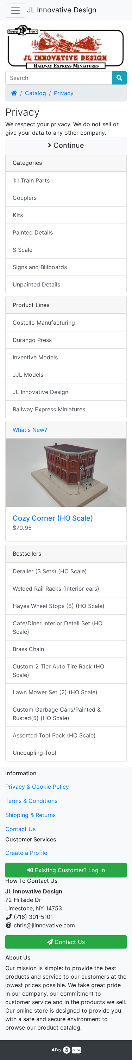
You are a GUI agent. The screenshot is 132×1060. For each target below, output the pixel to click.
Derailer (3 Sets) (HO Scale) (50, 571)
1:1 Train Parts (31, 180)
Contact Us (20, 829)
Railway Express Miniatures (49, 409)
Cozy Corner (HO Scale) (53, 518)
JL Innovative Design (61, 10)
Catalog (35, 93)
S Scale (22, 249)
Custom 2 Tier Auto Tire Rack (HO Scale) (58, 670)
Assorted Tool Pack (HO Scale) (54, 735)
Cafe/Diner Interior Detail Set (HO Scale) (57, 627)
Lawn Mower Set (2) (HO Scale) (55, 692)
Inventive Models (35, 357)
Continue (67, 145)
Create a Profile (26, 852)
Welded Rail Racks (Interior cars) (56, 588)
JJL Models (28, 374)
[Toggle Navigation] (15, 11)
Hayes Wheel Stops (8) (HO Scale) (59, 605)
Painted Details (33, 232)
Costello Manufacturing (44, 322)
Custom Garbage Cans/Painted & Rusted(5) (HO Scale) (57, 714)
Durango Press (32, 339)
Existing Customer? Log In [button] (69, 870)
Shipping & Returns (30, 814)
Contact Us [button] (69, 941)
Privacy (64, 93)
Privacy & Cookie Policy (37, 786)
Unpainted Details (36, 284)
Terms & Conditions (31, 800)
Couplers (25, 197)
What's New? (30, 429)
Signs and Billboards (40, 267)
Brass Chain (28, 649)
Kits (18, 215)
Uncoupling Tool (34, 752)
